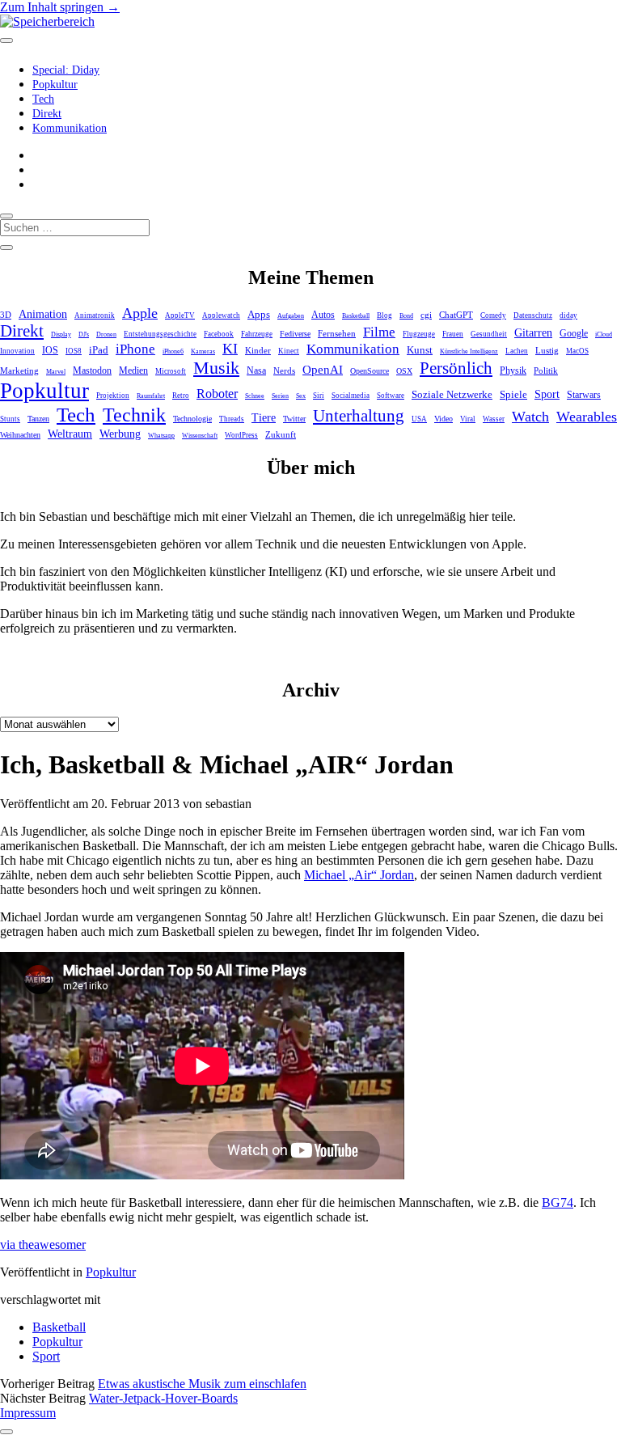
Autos (323, 315)
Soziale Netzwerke (452, 394)
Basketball (356, 316)
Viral (467, 419)
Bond (406, 316)
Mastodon (92, 370)
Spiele (513, 394)
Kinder (258, 350)
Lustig (547, 350)
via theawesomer (43, 1244)
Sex (301, 396)
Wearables (586, 416)
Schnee (254, 396)
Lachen (516, 351)
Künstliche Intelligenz (469, 351)
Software (390, 396)
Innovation (17, 351)
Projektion (112, 396)
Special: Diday (65, 70)
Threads (231, 419)
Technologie (192, 418)
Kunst (420, 350)
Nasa (256, 371)
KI (230, 349)
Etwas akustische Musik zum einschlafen (202, 1384)
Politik (546, 370)
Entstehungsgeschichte (160, 334)
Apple (140, 313)
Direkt (46, 114)
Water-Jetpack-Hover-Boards (163, 1398)
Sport (547, 393)
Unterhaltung (358, 415)
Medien (133, 370)
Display (61, 334)
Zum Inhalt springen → (60, 7)
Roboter (217, 393)
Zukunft (280, 434)
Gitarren (533, 332)
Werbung (120, 434)
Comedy (493, 315)
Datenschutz (532, 315)
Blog (384, 315)
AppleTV (180, 315)
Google (574, 333)
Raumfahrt (151, 396)
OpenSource (369, 370)
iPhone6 (173, 351)
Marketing (19, 370)
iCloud (603, 334)
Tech (43, 99)
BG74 (557, 1202)
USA (419, 419)
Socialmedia (351, 396)
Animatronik (94, 315)
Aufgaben (290, 316)
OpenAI (322, 369)
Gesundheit (489, 334)
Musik (216, 368)
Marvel (55, 371)
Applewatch (221, 315)
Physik (513, 371)
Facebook (219, 334)
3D (5, 315)
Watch (530, 416)
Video (443, 418)
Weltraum (70, 434)
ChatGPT (456, 315)
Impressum (28, 1413)
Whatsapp (161, 435)
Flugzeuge (419, 334)
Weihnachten (20, 434)
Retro (180, 396)
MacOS (577, 351)
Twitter (294, 418)
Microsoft (170, 371)
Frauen (452, 334)
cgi (426, 315)
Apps (258, 314)
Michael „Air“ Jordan (359, 875)
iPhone (135, 349)
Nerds (284, 370)
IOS (50, 350)
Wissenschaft (200, 435)
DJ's (83, 334)
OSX (404, 370)
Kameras (203, 351)
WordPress (241, 435)
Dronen (106, 334)
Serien (280, 396)
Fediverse (295, 333)
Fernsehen (337, 333)
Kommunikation (69, 128)
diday (568, 315)
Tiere (263, 417)
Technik (134, 414)
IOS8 (73, 351)
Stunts (10, 419)
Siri (318, 396)
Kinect (288, 351)
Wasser (494, 419)
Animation (43, 314)
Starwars (584, 394)
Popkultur (55, 84)
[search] (6, 216)
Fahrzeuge (256, 334)
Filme (379, 332)
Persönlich (456, 368)
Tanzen (38, 418)
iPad (98, 350)
